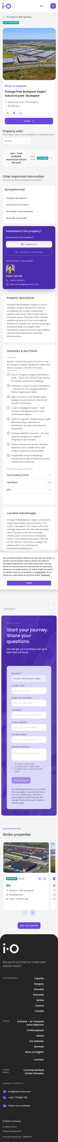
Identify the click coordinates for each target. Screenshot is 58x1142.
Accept (29, 583)
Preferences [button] (45, 575)
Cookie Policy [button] (40, 572)
